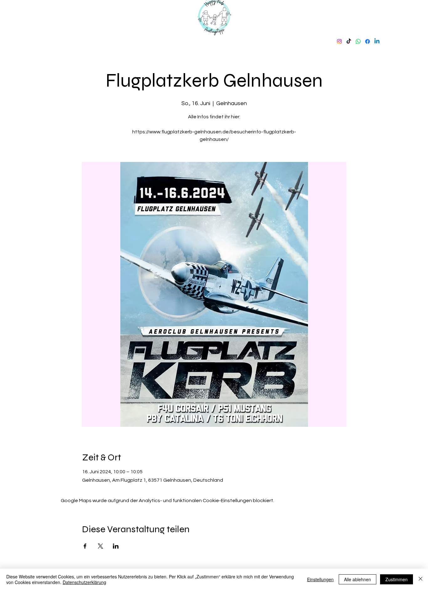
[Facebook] (367, 41)
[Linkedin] (377, 41)
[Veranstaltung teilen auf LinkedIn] (116, 546)
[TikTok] (349, 41)
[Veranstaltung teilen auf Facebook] (85, 546)
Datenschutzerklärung (84, 582)
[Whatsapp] (358, 41)
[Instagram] (339, 41)
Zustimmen (396, 579)
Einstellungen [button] (320, 579)
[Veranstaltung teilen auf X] (100, 546)
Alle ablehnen (357, 579)
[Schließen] (420, 579)
